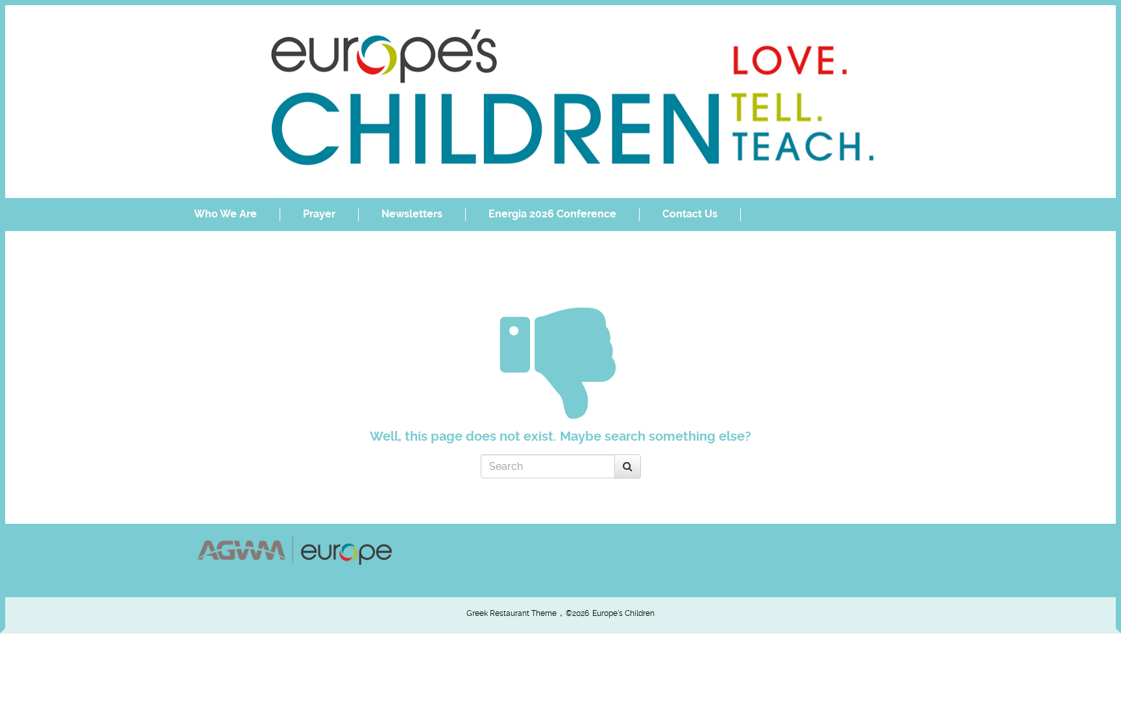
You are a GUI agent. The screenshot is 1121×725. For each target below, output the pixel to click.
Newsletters (411, 214)
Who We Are (225, 214)
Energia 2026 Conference (552, 214)
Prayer (319, 214)
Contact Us (689, 214)
